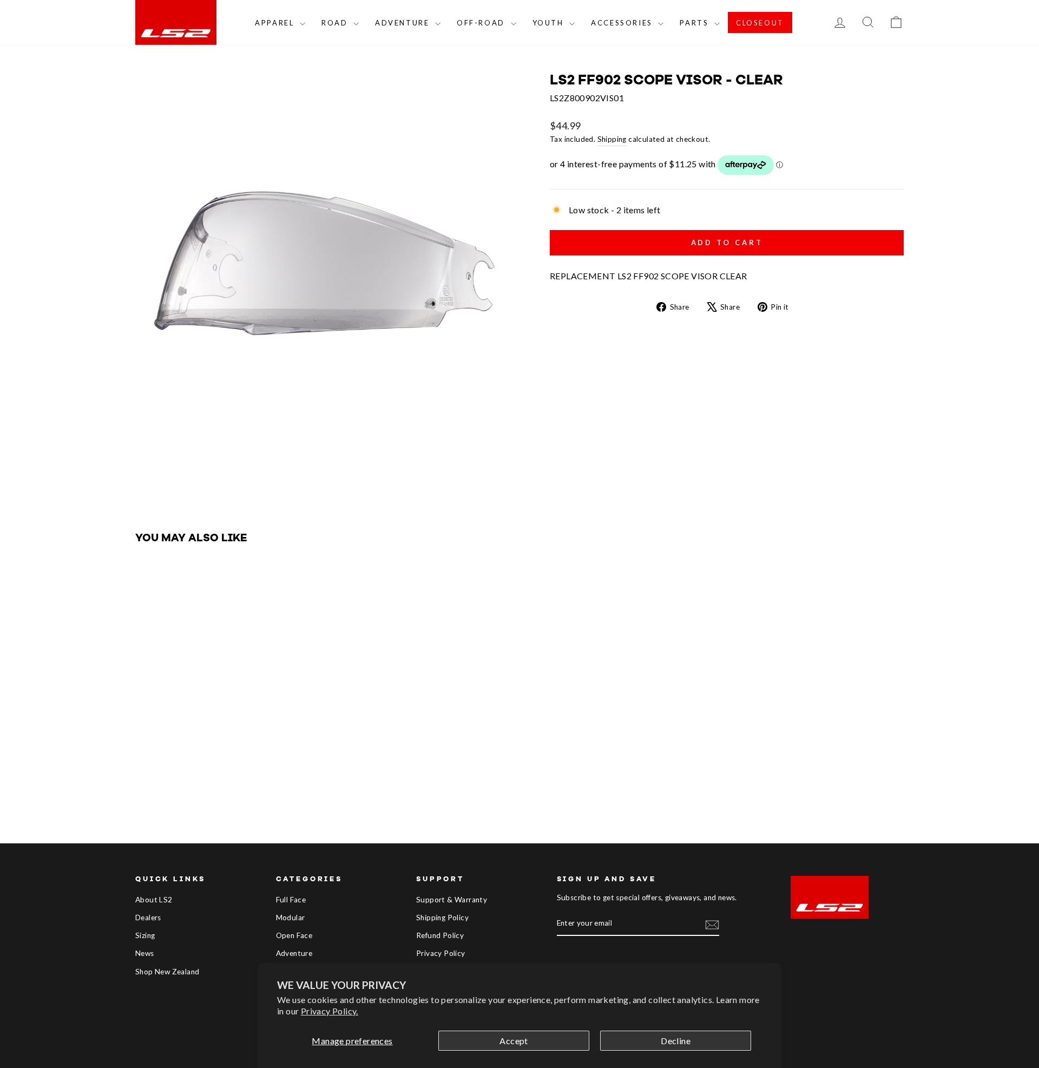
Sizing (145, 935)
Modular (290, 917)
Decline (676, 1041)
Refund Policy (440, 935)
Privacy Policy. (329, 1011)
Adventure (403, 22)
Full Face (291, 899)
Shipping (612, 139)
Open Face (294, 935)
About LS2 (154, 899)
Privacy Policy (440, 953)
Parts (696, 22)
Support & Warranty (451, 899)
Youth (549, 22)
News (144, 953)
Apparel (276, 22)
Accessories (623, 22)
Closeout (760, 22)
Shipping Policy (442, 917)
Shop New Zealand (167, 971)
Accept (513, 1041)
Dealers (148, 917)
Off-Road (482, 22)
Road (336, 22)
